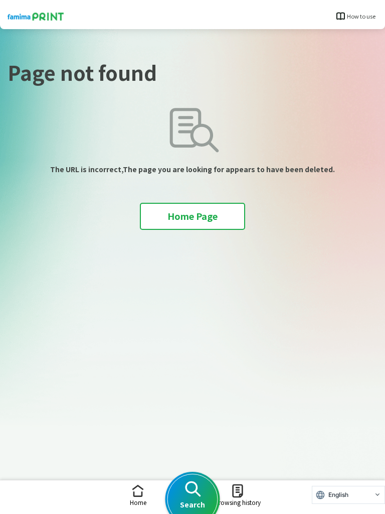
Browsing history (238, 502)
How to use (361, 16)
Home (138, 502)
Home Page (192, 215)
